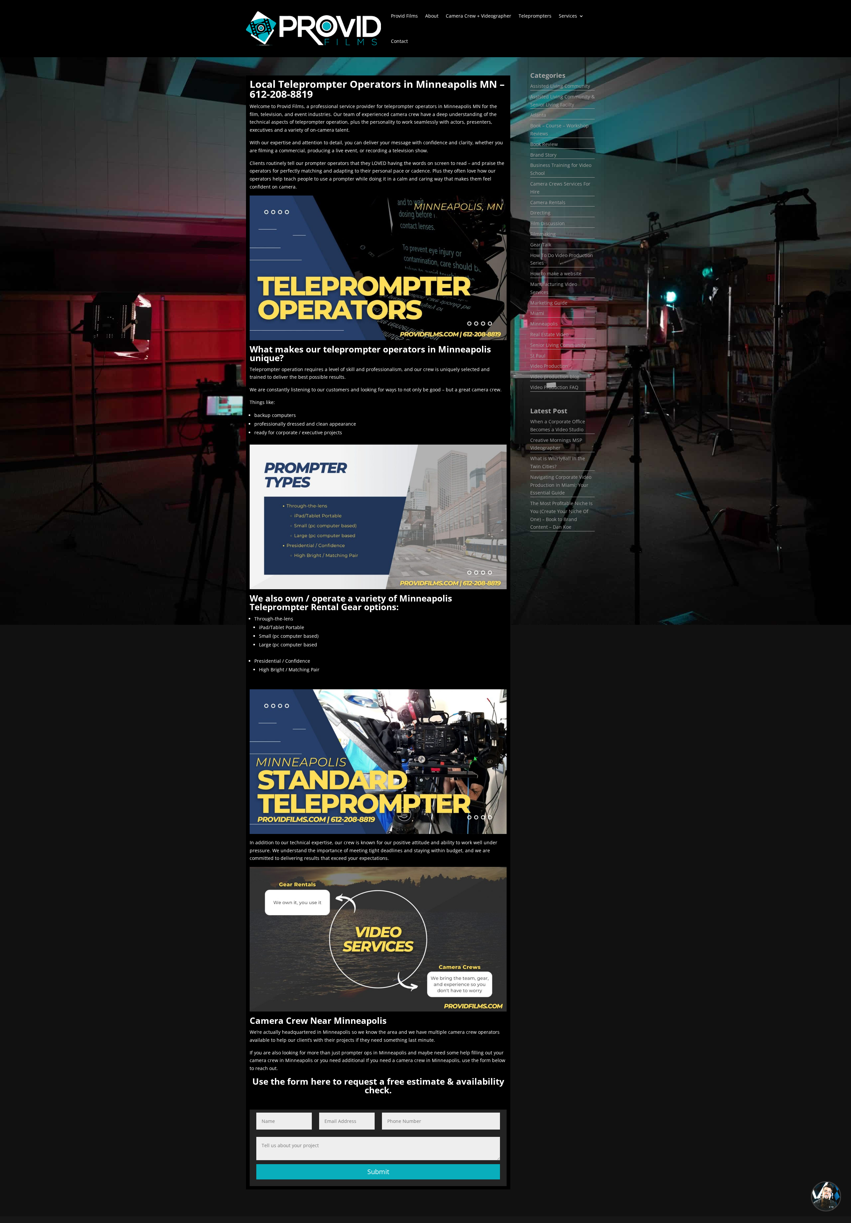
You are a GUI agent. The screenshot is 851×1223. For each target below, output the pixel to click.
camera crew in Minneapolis (281, 1060)
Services (568, 16)
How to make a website (555, 273)
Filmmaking (543, 234)
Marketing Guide (548, 303)
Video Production (549, 366)
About (431, 16)
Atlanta (538, 115)
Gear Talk (540, 244)
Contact (399, 41)
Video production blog (554, 376)
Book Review (544, 144)
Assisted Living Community (560, 86)
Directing (540, 212)
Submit (378, 1171)
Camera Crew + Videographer (478, 16)
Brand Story (543, 155)
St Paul (538, 355)
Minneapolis (544, 324)
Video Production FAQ (554, 387)
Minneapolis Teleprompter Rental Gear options (351, 602)
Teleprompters (535, 16)
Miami (537, 313)
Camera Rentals (547, 202)
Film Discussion (547, 223)
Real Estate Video (549, 334)
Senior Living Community (558, 345)
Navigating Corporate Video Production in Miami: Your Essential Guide (560, 485)
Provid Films (404, 16)
